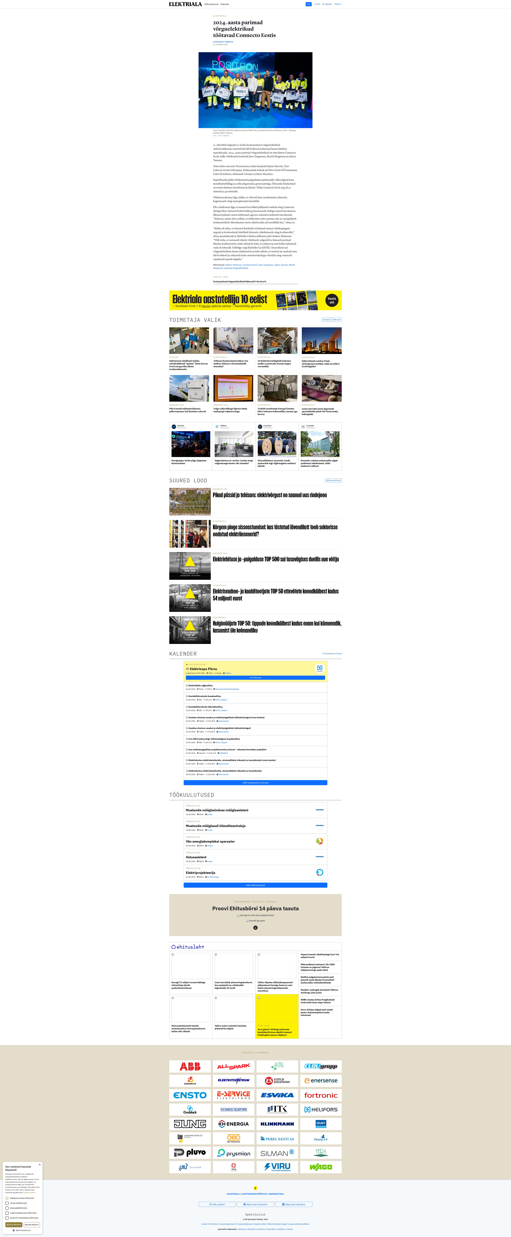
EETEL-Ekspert (221, 700)
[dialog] (23, 1198)
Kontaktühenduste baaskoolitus (205, 696)
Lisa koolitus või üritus (333, 653)
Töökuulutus (193, 806)
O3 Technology (213, 877)
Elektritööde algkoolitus (201, 685)
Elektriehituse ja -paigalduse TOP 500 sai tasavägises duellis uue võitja (276, 559)
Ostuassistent (196, 857)
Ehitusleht (252, 1229)
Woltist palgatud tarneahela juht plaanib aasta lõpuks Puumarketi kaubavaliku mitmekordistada (317, 980)
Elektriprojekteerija (200, 873)
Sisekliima (281, 1229)
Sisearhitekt (271, 1229)
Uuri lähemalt (255, 677)
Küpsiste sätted (260, 1224)
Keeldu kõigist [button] (32, 1225)
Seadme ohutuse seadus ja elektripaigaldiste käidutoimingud (220, 728)
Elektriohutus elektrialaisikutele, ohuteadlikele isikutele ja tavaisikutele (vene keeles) (232, 760)
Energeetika (176, 405)
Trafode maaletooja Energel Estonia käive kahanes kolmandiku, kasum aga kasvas (277, 411)
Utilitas (210, 846)
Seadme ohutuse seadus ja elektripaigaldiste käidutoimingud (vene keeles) (226, 717)
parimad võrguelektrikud (236, 268)
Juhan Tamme (281, 264)
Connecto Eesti (250, 264)
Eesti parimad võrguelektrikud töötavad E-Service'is (240, 281)
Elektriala (219, 16)
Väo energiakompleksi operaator (210, 841)
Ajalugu (174, 357)
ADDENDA (224, 753)
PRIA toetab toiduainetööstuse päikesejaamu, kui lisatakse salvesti (187, 410)
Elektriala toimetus (223, 42)
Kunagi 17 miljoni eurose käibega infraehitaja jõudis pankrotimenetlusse (188, 985)
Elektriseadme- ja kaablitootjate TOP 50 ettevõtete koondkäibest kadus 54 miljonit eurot (276, 595)
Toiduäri (290, 1229)
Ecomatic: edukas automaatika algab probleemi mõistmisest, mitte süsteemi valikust (319, 463)
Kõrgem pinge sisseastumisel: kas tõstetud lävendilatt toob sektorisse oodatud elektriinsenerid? (275, 530)
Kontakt (204, 1224)
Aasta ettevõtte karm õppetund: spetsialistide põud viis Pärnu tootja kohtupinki (320, 411)
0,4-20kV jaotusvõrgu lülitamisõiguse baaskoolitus (214, 739)
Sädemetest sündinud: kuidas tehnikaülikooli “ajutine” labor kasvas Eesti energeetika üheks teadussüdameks (188, 365)
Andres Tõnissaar (233, 264)
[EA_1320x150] (255, 300)
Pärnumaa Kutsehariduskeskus (227, 689)
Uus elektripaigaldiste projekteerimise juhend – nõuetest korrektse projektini (227, 749)
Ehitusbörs (242, 1229)
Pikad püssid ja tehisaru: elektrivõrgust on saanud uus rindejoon (270, 494)
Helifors (228, 673)
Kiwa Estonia (223, 721)
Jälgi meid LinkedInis (294, 1204)
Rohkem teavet (29, 1192)
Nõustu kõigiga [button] (14, 1225)
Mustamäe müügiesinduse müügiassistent (217, 810)
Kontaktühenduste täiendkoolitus (206, 706)
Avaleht (326, 319)
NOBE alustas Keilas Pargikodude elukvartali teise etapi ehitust (318, 1001)
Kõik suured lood (333, 480)
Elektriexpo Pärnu (203, 669)
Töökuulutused (211, 4)
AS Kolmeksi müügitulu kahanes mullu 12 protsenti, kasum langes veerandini (274, 364)
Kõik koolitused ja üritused (255, 782)
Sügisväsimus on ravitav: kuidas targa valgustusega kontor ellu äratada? (234, 462)
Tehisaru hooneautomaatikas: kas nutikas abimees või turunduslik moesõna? (230, 364)
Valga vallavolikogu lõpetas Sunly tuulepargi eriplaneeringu (230, 410)
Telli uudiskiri (218, 1204)
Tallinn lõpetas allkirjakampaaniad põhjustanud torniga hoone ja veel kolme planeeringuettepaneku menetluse (275, 986)
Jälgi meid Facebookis (256, 1204)
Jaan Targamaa (265, 264)
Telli (308, 4)
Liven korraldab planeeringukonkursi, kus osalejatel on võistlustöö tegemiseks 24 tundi (234, 985)
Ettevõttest (213, 1224)
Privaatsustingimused (244, 1224)
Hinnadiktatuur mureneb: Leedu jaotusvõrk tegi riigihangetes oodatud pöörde (277, 463)
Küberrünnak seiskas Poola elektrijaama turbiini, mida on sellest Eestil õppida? (320, 364)
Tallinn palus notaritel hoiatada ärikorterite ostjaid (230, 1027)
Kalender (225, 4)
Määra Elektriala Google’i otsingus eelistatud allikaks (288, 1224)
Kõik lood (337, 319)
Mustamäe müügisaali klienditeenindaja (216, 826)
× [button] (40, 1165)
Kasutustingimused (227, 1224)
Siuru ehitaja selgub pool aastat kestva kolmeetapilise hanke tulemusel (317, 1012)
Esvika (209, 814)
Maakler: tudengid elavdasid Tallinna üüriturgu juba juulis (319, 991)
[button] (255, 915)
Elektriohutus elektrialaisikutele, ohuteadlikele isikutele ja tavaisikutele (225, 770)
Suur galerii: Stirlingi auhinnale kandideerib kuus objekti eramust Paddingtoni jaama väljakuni (275, 1032)
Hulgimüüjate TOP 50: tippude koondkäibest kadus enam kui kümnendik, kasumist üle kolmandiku (277, 627)
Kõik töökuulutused (255, 885)
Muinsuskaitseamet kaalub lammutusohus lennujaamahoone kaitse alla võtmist (188, 1028)
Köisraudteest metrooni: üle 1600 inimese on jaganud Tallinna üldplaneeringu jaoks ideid (318, 967)
